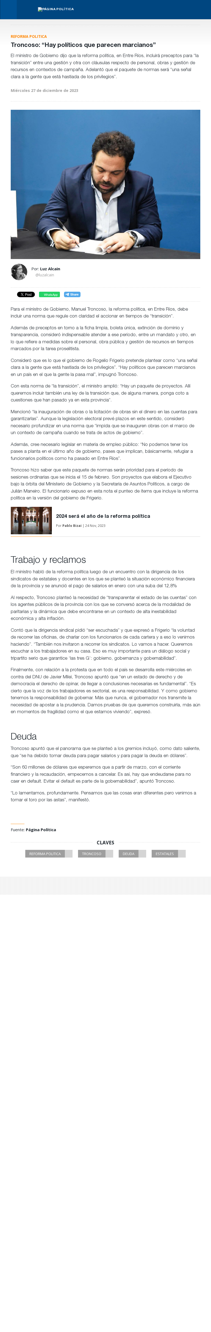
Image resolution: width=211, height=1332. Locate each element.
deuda (128, 853)
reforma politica (45, 853)
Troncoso (91, 853)
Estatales (165, 853)
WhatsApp (50, 294)
